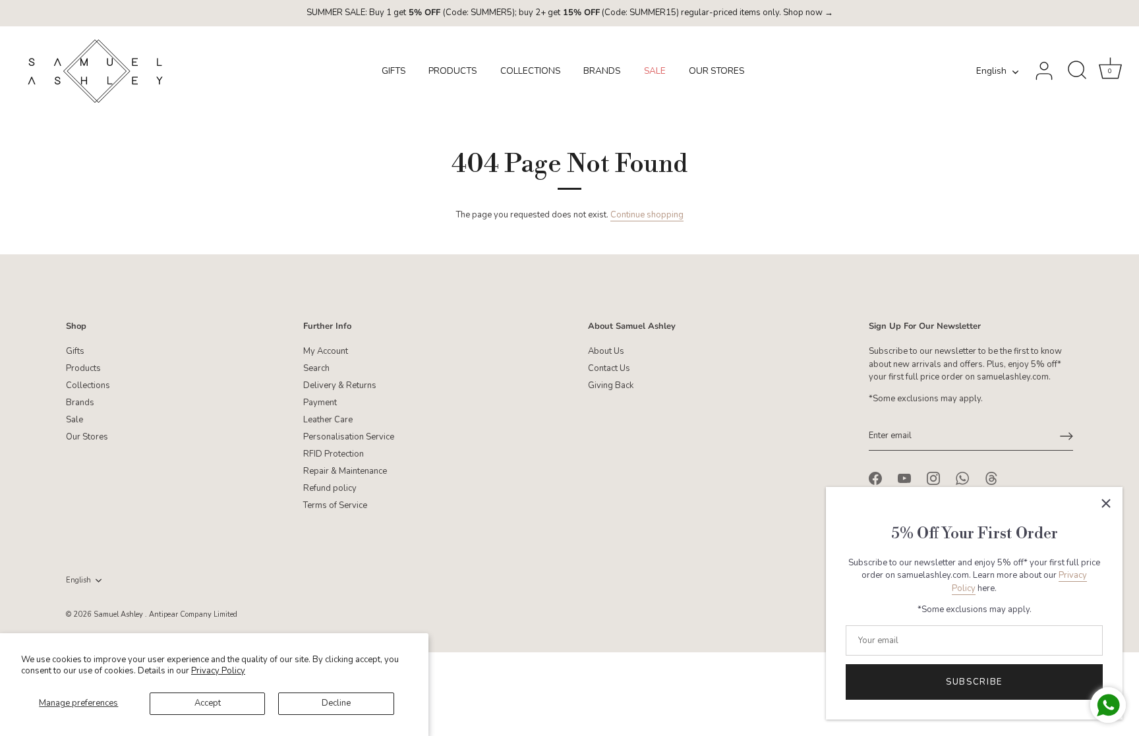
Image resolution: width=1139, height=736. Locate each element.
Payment (320, 403)
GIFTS (393, 71)
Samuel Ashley (119, 614)
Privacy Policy (218, 671)
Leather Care (328, 420)
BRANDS (601, 71)
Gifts (75, 351)
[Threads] (991, 478)
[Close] (1106, 503)
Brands (80, 403)
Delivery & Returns (339, 385)
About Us (606, 351)
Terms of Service (335, 505)
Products (83, 368)
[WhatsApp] (962, 478)
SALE (655, 71)
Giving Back (610, 385)
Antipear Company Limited (193, 614)
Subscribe (974, 682)
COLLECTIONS (530, 71)
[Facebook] (875, 478)
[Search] (1077, 71)
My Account (325, 351)
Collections (88, 385)
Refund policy (330, 488)
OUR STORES (716, 71)
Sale (74, 420)
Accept (207, 703)
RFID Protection (333, 454)
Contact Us (609, 368)
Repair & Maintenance (345, 471)
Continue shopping (647, 215)
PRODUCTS (452, 71)
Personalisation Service (348, 437)
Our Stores (87, 437)
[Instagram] (933, 478)
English (991, 71)
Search (316, 368)
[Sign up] (1066, 436)
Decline (336, 703)
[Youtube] (904, 478)
